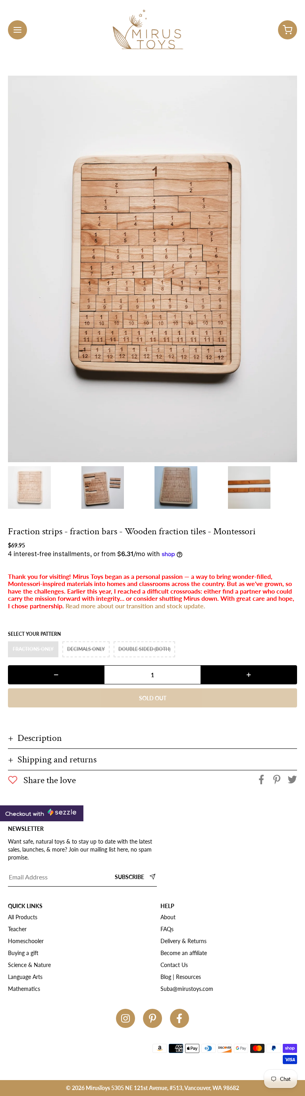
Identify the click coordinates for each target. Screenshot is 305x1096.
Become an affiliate (183, 952)
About (168, 917)
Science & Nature (29, 964)
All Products (22, 917)
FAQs (167, 929)
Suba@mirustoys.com (186, 988)
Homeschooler (26, 941)
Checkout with (25, 814)
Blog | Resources (180, 976)
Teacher (17, 929)
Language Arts (25, 976)
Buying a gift (23, 952)
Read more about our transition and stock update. (135, 606)
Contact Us (174, 964)
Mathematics (24, 988)
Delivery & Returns (183, 941)
